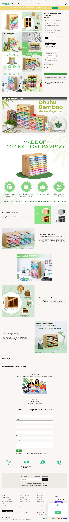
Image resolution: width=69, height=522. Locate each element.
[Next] (57, 1)
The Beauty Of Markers (42, 514)
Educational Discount (24, 505)
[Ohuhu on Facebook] (55, 500)
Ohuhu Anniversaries (24, 507)
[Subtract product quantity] (45, 70)
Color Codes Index (41, 508)
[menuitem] (13, 4)
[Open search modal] (62, 4)
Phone (17, 430)
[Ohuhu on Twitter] (62, 500)
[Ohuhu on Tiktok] (60, 500)
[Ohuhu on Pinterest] (58, 500)
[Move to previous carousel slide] (63, 367)
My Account (39, 497)
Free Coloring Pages (41, 512)
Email (17, 424)
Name (17, 413)
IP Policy (4, 505)
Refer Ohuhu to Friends (25, 501)
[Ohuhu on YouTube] (63, 500)
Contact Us (39, 499)
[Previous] (12, 1)
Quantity (46, 67)
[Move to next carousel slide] (66, 367)
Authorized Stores (6, 508)
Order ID (17, 435)
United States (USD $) (7, 517)
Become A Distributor (24, 495)
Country (18, 419)
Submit (18, 450)
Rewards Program (23, 499)
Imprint (3, 503)
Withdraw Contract (7, 511)
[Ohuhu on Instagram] (57, 500)
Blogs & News (40, 505)
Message (18, 440)
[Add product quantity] (49, 70)
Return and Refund (6, 499)
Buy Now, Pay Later (24, 497)
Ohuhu (10, 519)
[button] (46, 38)
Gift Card (22, 503)
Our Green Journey (24, 510)
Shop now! (55, 7)
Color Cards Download (42, 510)
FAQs (38, 503)
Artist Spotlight (23, 508)
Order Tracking (40, 501)
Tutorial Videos (40, 507)
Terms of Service (42, 453)
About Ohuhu (40, 495)
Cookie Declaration (6, 507)
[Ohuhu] (5, 4)
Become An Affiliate (24, 512)
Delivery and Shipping (7, 501)
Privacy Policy (35, 453)
